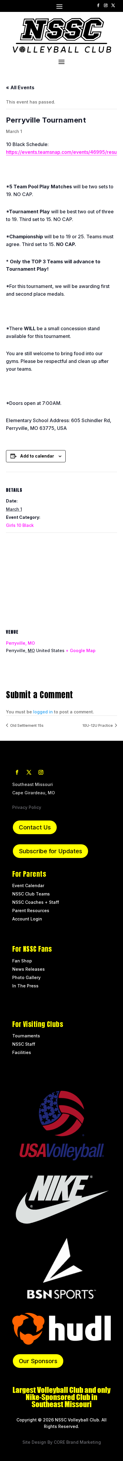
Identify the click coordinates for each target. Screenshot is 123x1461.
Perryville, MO (20, 643)
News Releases (28, 969)
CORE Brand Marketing (77, 1442)
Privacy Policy (26, 807)
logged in (43, 711)
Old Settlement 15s (26, 725)
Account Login (27, 918)
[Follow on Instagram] (106, 5)
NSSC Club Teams (31, 893)
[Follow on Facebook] (98, 5)
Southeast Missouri (32, 784)
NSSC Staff (24, 1044)
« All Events (20, 87)
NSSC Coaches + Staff (35, 902)
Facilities (21, 1052)
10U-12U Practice (98, 725)
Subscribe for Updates (50, 851)
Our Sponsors (38, 1361)
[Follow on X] (113, 5)
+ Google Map (81, 650)
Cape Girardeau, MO (33, 792)
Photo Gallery (26, 977)
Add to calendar (37, 455)
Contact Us (35, 827)
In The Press (25, 985)
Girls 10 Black (20, 525)
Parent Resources (30, 910)
